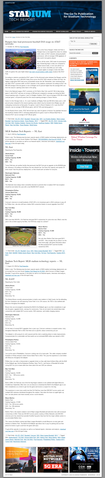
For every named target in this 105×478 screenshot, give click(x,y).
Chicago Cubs (35, 119)
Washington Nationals (19, 441)
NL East (43, 253)
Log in (98, 475)
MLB (52, 123)
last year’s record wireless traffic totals (40, 72)
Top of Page (8, 475)
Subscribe (93, 44)
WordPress (91, 475)
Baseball (27, 119)
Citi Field (8, 123)
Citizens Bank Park (30, 437)
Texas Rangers (29, 121)
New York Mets (14, 125)
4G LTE (17, 119)
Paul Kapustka (24, 47)
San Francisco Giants (17, 121)
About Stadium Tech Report (20, 31)
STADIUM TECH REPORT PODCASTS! (42, 31)
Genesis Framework (80, 475)
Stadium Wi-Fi (61, 253)
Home (6, 31)
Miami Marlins (53, 437)
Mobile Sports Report (21, 6)
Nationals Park (18, 439)
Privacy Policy (76, 31)
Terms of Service (89, 31)
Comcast (33, 435)
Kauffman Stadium (44, 123)
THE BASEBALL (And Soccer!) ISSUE (49, 139)
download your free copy (12, 275)
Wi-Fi (36, 121)
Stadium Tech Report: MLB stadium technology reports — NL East (34, 262)
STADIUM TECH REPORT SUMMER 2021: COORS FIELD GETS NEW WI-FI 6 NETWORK (84, 63)
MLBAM (15, 253)
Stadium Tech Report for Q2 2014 (35, 271)
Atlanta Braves (13, 437)
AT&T (22, 119)
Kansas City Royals (32, 123)
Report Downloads (62, 31)
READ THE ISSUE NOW (77, 80)
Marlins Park (44, 437)
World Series (33, 125)
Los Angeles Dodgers (49, 119)
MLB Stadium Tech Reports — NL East (23, 131)
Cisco (28, 251)
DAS (41, 119)
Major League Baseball (41, 251)
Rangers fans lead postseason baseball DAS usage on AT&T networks (32, 42)
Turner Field (8, 441)
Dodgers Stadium (20, 123)
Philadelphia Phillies (49, 439)
